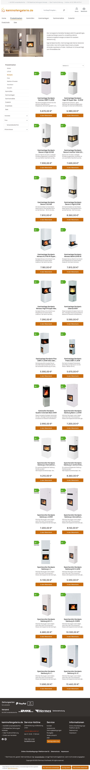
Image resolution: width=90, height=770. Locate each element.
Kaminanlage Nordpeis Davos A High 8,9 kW (46, 151)
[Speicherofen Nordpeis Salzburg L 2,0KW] (46, 500)
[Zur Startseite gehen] (18, 10)
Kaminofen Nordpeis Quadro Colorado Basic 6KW (46, 412)
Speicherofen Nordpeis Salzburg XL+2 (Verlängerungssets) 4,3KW (72, 672)
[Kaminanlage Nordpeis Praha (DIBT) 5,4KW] (72, 343)
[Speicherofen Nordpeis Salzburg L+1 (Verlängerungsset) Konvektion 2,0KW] (46, 552)
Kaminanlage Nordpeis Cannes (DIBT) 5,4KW (46, 99)
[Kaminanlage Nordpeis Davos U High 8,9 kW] (72, 187)
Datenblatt (63, 388)
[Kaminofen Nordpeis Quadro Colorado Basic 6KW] (46, 395)
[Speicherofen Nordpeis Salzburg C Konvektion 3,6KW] (46, 448)
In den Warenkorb (46, 115)
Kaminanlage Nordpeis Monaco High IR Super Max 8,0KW (46, 307)
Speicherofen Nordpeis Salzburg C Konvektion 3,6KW (46, 464)
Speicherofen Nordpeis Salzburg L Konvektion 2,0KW (73, 516)
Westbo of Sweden (12, 81)
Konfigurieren (66, 767)
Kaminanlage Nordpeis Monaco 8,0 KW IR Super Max (46, 255)
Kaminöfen (8, 91)
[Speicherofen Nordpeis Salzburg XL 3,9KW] (72, 604)
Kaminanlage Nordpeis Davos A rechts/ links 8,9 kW (72, 151)
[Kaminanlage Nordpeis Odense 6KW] (72, 291)
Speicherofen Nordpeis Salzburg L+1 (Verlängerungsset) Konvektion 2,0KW (46, 568)
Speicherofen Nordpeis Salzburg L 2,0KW (46, 516)
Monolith (9, 88)
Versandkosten (39, 757)
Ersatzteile (8, 106)
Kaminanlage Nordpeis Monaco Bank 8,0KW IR (72, 255)
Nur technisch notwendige (51, 767)
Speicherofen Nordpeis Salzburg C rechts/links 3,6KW (73, 464)
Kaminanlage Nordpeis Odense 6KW (72, 307)
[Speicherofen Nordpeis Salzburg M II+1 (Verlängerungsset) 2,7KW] (46, 604)
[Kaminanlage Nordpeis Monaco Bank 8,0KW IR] (72, 239)
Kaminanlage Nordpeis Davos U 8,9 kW (46, 203)
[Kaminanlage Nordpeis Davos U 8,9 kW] (46, 187)
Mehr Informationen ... (13, 768)
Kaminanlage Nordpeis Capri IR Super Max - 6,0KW (72, 99)
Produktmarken (10, 65)
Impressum (72, 733)
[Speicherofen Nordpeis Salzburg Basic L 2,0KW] (72, 395)
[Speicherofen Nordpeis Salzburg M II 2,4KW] (72, 552)
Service (50, 722)
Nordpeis (10, 75)
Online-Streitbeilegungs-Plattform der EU (35, 751)
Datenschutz (73, 730)
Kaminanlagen (10, 95)
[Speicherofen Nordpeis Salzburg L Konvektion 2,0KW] (72, 500)
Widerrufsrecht (52, 735)
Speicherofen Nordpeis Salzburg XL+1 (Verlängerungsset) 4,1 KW (46, 672)
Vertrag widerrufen (53, 741)
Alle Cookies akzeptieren (80, 767)
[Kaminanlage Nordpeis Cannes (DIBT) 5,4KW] (46, 83)
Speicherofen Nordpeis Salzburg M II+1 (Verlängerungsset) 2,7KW (46, 620)
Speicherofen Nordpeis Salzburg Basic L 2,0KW (73, 412)
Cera (8, 78)
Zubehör (8, 102)
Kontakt (49, 726)
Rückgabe (50, 733)
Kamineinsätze (10, 99)
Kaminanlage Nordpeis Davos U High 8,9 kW (72, 203)
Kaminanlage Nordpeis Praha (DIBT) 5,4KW (72, 360)
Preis (6, 120)
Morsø (9, 68)
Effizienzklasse (9, 129)
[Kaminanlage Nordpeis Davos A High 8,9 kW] (46, 135)
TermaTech (10, 84)
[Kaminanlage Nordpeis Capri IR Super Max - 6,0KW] (72, 83)
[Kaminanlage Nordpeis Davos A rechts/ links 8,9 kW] (72, 135)
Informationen (76, 722)
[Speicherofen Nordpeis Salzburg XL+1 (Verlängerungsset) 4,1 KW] (46, 656)
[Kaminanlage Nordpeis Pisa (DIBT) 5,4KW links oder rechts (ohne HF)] (46, 343)
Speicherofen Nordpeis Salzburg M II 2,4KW (73, 568)
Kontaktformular (29, 741)
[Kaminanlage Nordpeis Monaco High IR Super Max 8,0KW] (46, 291)
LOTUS (9, 71)
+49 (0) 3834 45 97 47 (31, 731)
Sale (6, 109)
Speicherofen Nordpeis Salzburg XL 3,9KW (73, 620)
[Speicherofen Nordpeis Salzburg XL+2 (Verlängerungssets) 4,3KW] (72, 656)
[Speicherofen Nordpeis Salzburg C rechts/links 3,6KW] (72, 448)
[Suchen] (64, 10)
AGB (48, 738)
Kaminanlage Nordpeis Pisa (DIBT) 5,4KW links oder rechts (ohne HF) (46, 360)
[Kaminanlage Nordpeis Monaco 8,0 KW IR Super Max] (46, 239)
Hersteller (7, 115)
